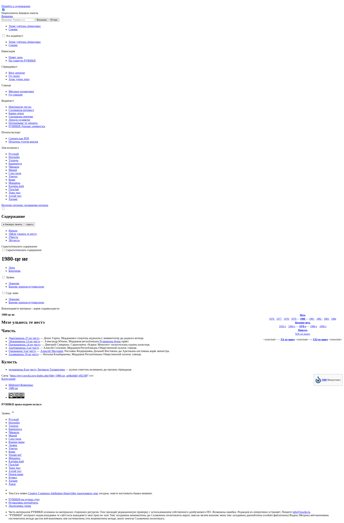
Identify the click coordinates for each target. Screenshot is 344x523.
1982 (319, 318)
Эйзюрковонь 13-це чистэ (24, 341)
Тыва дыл (14, 467)
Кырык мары (17, 442)
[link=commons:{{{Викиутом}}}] (318, 382)
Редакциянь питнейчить (23, 502)
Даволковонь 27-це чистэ (24, 338)
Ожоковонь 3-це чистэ (22, 351)
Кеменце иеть (302, 322)
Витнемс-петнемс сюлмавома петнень (24, 205)
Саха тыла (15, 438)
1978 (287, 318)
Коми (12, 451)
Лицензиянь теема (20, 505)
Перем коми (16, 474)
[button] (20, 13)
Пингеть (302, 330)
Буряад (13, 477)
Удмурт (13, 448)
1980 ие (13, 388)
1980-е (313, 326)
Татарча (13, 425)
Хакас (12, 484)
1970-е (302, 326)
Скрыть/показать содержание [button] (19, 246)
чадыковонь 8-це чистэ (23, 369)
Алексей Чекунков (51, 351)
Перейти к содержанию (15, 6)
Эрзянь (13, 445)
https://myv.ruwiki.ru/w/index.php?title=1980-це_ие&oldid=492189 (48, 375)
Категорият (8, 378)
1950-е (282, 326)
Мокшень (14, 458)
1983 (326, 318)
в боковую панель (12, 224)
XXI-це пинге (320, 339)
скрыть (30, 224)
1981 (312, 318)
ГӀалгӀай (14, 464)
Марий (13, 435)
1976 (272, 318)
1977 (279, 318)
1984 (333, 318)
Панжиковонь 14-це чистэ (24, 344)
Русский (14, 419)
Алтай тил (15, 471)
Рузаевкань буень (110, 341)
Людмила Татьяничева (51, 369)
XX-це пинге (288, 339)
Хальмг (13, 480)
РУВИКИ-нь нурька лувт (24, 499)
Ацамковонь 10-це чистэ (24, 354)
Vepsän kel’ (15, 454)
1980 (303, 318)
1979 (294, 318)
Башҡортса (15, 429)
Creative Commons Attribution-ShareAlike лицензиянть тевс (63, 493)
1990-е (322, 326)
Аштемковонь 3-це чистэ (24, 347)
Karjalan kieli (16, 461)
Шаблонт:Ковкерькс (21, 384)
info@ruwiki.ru (301, 511)
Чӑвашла (14, 432)
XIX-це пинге (302, 333)
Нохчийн (14, 422)
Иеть (302, 315)
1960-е (291, 326)
